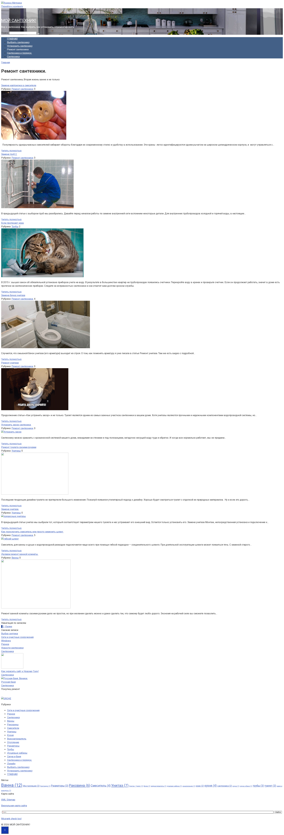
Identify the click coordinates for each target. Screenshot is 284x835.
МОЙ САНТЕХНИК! (18, 20)
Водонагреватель (16, 738)
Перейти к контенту (12, 6)
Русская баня (8, 682)
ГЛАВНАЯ (12, 38)
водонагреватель (158, 786)
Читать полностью (11, 150)
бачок (147, 786)
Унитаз (120, 785)
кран (200, 786)
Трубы (15, 226)
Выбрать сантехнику (18, 42)
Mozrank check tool (11, 818)
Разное (5, 644)
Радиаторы (13, 745)
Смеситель (101, 785)
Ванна (11, 785)
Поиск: (5, 33)
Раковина (79, 785)
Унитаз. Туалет (136, 786)
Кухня (10, 735)
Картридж (45, 786)
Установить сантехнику (20, 46)
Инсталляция (31, 786)
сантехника (224, 786)
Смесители (13, 728)
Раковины (13, 724)
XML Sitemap (8, 799)
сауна (236, 786)
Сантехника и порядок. (19, 53)
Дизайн (11, 763)
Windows (6, 640)
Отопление (13, 742)
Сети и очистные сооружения (17, 637)
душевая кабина (174, 786)
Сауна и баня (14, 756)
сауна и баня (246, 786)
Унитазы (16, 450)
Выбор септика (9, 633)
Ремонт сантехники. (22, 89)
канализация (189, 786)
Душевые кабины (17, 753)
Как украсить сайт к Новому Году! (20, 671)
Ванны (15, 557)
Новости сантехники (12, 647)
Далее (8, 626)
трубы (258, 785)
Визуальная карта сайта (14, 805)
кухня (210, 785)
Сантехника (13, 56)
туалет (270, 785)
